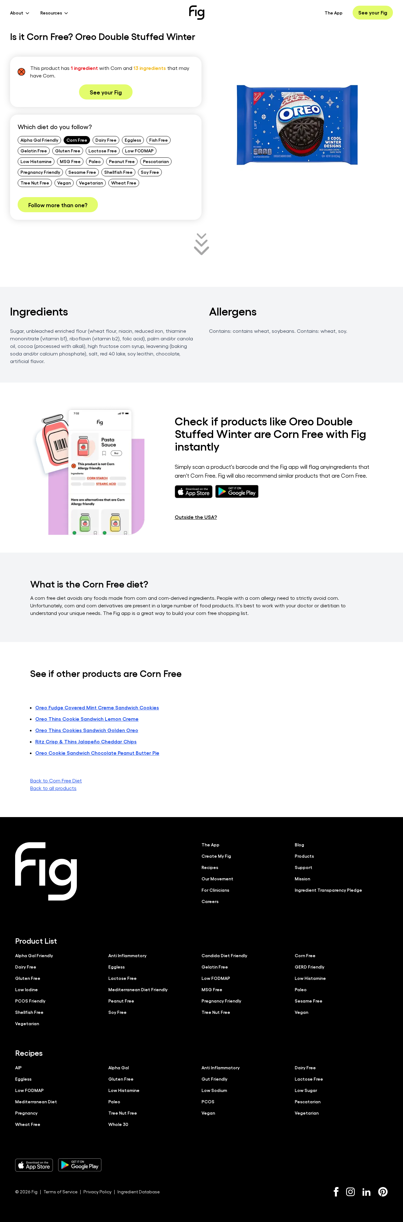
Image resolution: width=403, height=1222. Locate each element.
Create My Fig (216, 856)
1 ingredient (84, 68)
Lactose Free (102, 150)
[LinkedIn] (366, 1192)
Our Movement (217, 878)
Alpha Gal (118, 1067)
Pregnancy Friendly (40, 171)
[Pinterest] (383, 1191)
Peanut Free (122, 161)
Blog (299, 844)
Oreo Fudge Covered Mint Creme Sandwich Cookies (97, 707)
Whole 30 (118, 1124)
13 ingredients (149, 68)
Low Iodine (26, 989)
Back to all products (53, 788)
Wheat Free (123, 182)
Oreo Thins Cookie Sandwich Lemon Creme (87, 719)
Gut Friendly (214, 1079)
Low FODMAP (139, 150)
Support (303, 867)
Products (304, 856)
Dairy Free (105, 139)
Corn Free (76, 139)
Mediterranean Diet (36, 1101)
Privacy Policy (97, 1191)
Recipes (210, 867)
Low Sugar (306, 1090)
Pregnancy (26, 1113)
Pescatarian (156, 161)
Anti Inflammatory (127, 955)
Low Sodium (214, 1090)
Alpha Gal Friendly (39, 139)
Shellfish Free (118, 171)
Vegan (64, 182)
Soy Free (150, 171)
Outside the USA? (196, 517)
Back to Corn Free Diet (56, 780)
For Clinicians (215, 890)
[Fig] (196, 12)
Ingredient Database (138, 1191)
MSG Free (70, 161)
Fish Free (158, 139)
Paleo (95, 161)
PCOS (208, 1101)
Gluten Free (67, 150)
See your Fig (372, 12)
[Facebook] (336, 1191)
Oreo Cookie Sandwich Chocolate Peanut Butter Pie (97, 753)
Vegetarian (91, 182)
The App (334, 12)
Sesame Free (82, 171)
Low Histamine (36, 161)
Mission (302, 878)
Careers (210, 901)
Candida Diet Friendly (224, 955)
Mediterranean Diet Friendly (137, 989)
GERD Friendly (309, 966)
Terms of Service (60, 1191)
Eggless (133, 139)
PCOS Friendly (30, 1000)
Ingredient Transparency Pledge (328, 890)
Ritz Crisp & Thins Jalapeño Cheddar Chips (86, 741)
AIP (18, 1067)
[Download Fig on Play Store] (79, 1165)
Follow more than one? (57, 204)
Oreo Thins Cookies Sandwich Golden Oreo (86, 730)
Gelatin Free (33, 150)
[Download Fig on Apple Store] (34, 1165)
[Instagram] (350, 1191)
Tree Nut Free (34, 182)
